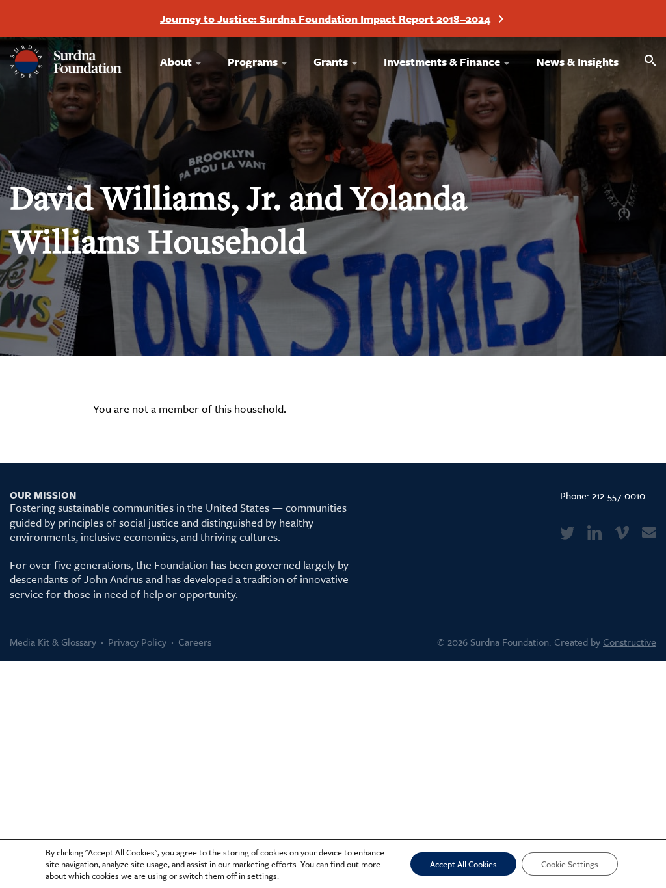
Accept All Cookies (463, 863)
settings (262, 875)
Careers (194, 641)
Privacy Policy (137, 641)
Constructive (629, 641)
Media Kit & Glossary (53, 641)
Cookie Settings (569, 863)
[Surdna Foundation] (66, 62)
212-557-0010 (618, 495)
